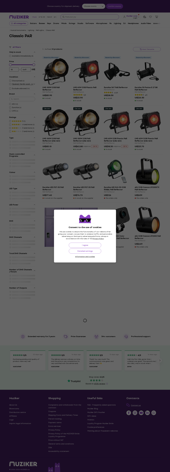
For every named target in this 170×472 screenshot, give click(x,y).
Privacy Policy (98, 238)
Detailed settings (85, 251)
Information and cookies (85, 256)
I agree (85, 245)
